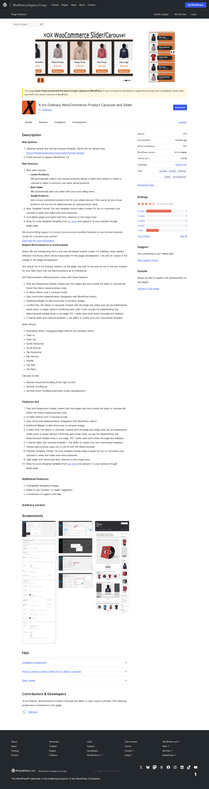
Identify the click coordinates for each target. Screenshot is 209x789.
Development (79, 122)
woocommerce (179, 177)
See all (183, 236)
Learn (89, 741)
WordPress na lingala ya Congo (53, 771)
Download (180, 107)
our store (72, 221)
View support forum (147, 260)
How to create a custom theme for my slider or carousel (51, 671)
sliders (168, 177)
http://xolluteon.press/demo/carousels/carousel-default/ (55, 152)
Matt (166, 746)
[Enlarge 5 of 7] (88, 559)
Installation (60, 122)
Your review (143, 236)
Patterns (53, 755)
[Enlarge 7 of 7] (125, 524)
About (14, 741)
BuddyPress (169, 755)
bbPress (168, 751)
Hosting (15, 751)
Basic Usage (28, 680)
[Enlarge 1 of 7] (52, 524)
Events (128, 746)
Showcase (54, 741)
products (182, 171)
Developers (92, 751)
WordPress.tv (94, 755)
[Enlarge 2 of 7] (52, 543)
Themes (53, 746)
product (172, 171)
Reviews (43, 122)
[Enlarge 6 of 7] (88, 576)
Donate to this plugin (148, 288)
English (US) (181, 164)
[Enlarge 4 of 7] (88, 542)
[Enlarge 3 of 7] (88, 524)
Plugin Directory (18, 14)
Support (183, 122)
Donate (129, 751)
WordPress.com (171, 741)
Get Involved (131, 741)
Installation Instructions (34, 662)
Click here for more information (38, 240)
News (14, 746)
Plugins (52, 751)
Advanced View (145, 185)
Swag (129, 755)
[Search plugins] (41, 24)
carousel (163, 171)
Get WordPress (195, 5)
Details (28, 122)
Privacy (14, 755)
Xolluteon (47, 109)
